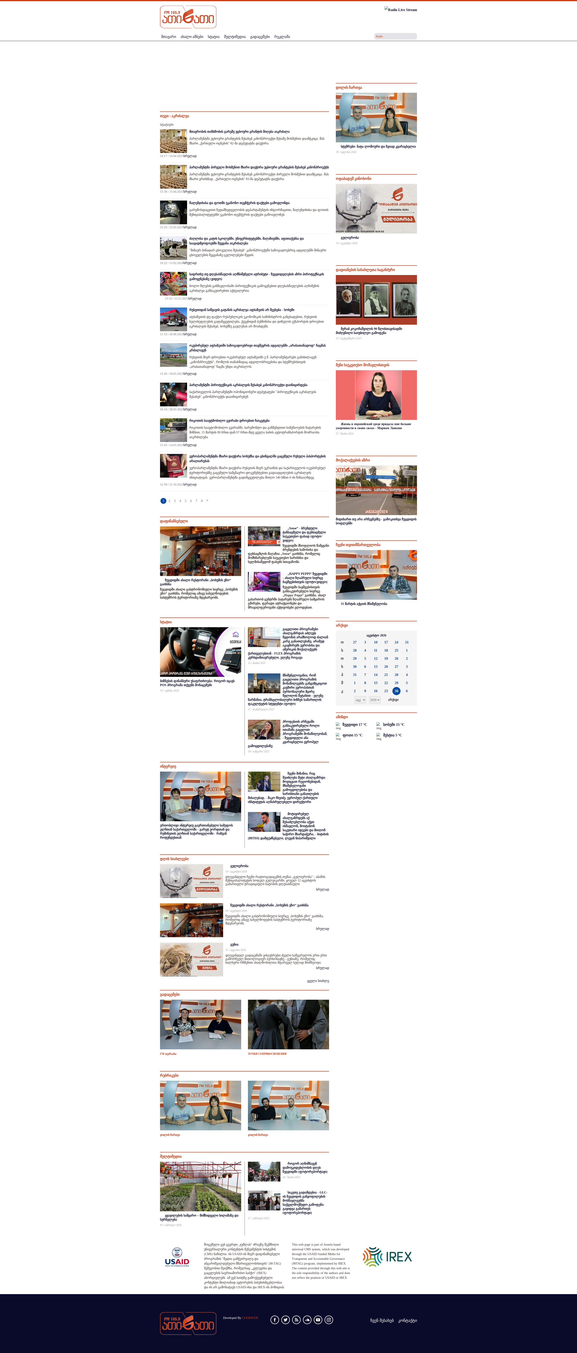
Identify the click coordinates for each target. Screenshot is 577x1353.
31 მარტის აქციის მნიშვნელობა (364, 604)
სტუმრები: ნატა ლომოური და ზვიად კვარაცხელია (378, 146)
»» (410, 635)
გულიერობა (239, 866)
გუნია (234, 944)
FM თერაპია (168, 1053)
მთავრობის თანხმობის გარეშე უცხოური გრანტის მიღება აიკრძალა (239, 131)
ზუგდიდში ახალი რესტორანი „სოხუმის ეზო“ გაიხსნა (269, 905)
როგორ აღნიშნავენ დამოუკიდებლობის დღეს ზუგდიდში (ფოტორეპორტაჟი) (305, 1167)
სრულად (190, 156)
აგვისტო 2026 (376, 635)
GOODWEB (250, 1318)
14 (376, 675)
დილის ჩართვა (170, 1134)
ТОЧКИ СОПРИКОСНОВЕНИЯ (267, 1053)
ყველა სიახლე (318, 981)
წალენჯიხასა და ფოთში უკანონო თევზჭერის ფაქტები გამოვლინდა (239, 203)
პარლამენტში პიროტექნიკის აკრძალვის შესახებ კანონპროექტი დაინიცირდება (248, 385)
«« (342, 635)
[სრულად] (416, 158)
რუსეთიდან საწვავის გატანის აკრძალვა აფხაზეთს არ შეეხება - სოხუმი (241, 310)
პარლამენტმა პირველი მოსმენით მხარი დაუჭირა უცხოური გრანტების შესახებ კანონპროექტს (259, 167)
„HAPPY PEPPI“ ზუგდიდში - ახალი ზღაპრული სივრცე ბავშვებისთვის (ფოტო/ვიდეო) (305, 578)
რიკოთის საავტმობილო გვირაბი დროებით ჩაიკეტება (229, 420)
